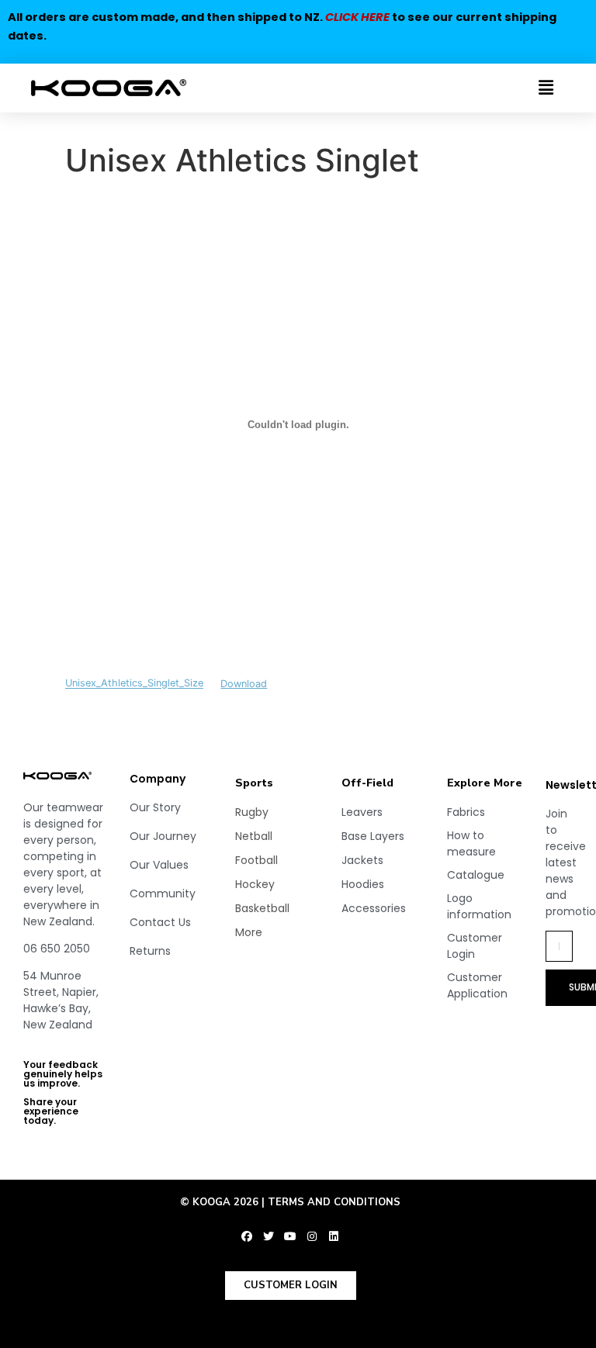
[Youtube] (290, 1236)
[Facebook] (247, 1236)
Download (243, 684)
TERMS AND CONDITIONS (334, 1202)
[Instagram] (312, 1236)
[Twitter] (268, 1236)
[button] (516, 88)
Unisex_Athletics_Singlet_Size (134, 684)
